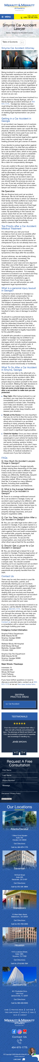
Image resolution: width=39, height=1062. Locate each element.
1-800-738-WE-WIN (30, 17)
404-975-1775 (14, 609)
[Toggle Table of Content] (21, 42)
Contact (23, 1015)
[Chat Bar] (19, 1059)
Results (24, 1012)
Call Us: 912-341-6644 (19, 887)
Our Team (29, 1009)
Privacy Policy (15, 793)
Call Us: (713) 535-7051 (19, 963)
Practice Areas (17, 1009)
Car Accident (14, 704)
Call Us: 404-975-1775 (19, 847)
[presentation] (16, 752)
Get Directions (19, 843)
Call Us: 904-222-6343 (19, 1003)
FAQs (32, 1012)
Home (6, 1009)
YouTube (25, 1031)
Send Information (7, 799)
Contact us (6, 622)
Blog (16, 1015)
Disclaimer (5, 793)
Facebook (14, 1031)
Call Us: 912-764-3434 (19, 924)
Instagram (19, 1031)
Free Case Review (11, 1012)
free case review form (26, 684)
